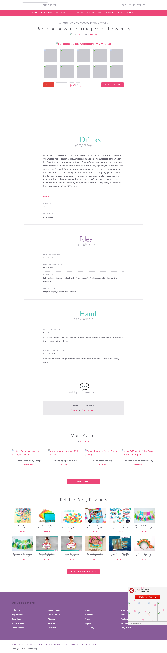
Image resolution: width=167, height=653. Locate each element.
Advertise (32, 644)
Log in (123, 5)
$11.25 (71, 532)
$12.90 (47, 532)
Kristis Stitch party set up (28, 460)
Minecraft (89, 614)
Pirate (87, 610)
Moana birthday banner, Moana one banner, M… (144, 527)
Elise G (80, 35)
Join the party (139, 5)
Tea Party (52, 628)
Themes (33, 13)
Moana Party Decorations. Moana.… (22, 527)
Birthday (92, 35)
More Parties (83, 481)
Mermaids (125, 623)
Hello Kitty (89, 628)
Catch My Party (83, 5)
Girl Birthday (17, 610)
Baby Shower (17, 619)
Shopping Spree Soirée (65, 460)
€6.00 (120, 560)
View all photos (112, 85)
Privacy (57, 644)
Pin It (48, 85)
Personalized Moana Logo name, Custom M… (120, 527)
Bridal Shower (18, 623)
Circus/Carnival (54, 614)
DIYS (100, 13)
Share (62, 85)
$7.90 (95, 532)
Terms (66, 644)
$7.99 (144, 532)
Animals (124, 610)
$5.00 (95, 560)
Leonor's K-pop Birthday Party (138, 460)
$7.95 (144, 560)
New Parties (47, 13)
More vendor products (83, 572)
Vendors (110, 13)
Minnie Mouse (54, 610)
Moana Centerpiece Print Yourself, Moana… (47, 555)
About (22, 644)
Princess (51, 619)
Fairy (123, 614)
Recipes (90, 13)
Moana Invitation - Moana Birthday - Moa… (96, 527)
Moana (46, 196)
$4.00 (47, 560)
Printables (64, 13)
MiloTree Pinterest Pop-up (84, 644)
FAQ (40, 644)
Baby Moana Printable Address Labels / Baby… (120, 555)
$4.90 (120, 532)
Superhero (52, 623)
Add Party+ (131, 13)
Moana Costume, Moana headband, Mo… (145, 555)
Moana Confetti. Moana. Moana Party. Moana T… (71, 527)
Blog (120, 13)
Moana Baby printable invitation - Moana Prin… (95, 555)
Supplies (80, 13)
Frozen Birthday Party (101, 460)
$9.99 (22, 560)
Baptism (88, 623)
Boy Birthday (17, 614)
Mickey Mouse (18, 628)
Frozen (88, 619)
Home (14, 644)
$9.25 (22, 532)
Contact (48, 644)
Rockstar (124, 619)
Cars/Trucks (126, 628)
